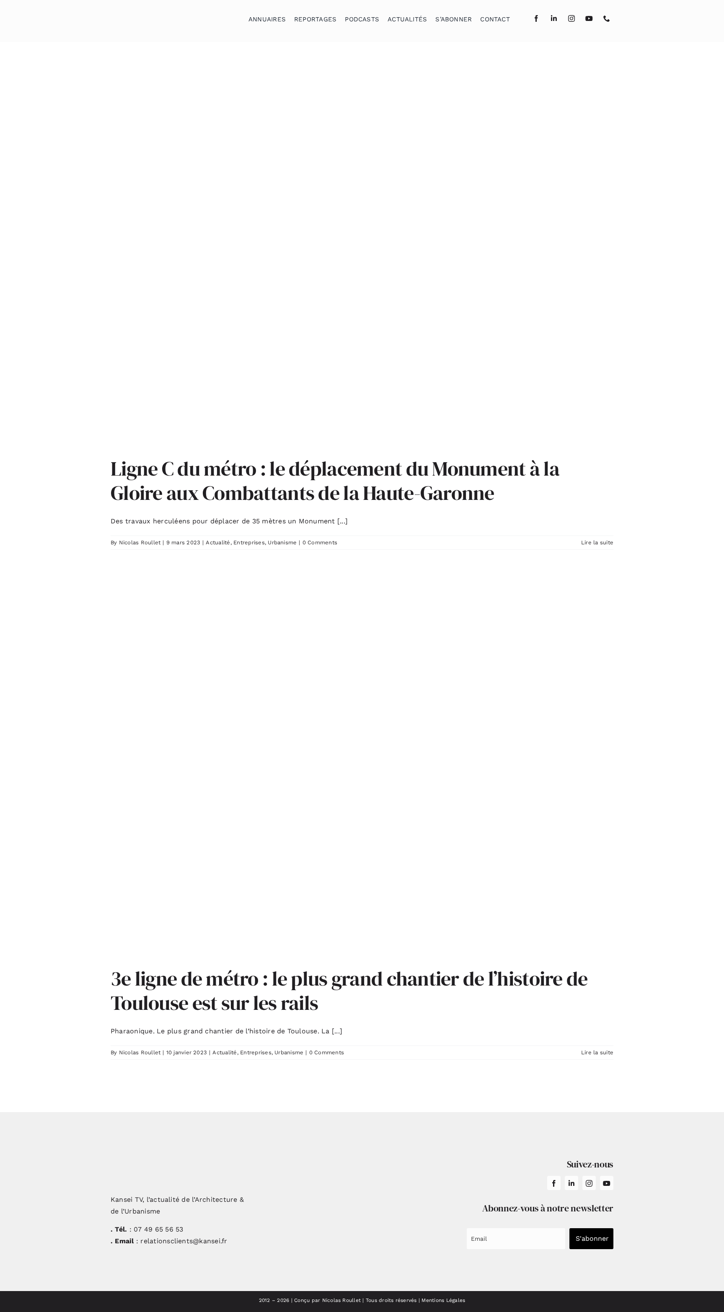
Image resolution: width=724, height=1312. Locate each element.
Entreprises (249, 542)
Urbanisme (282, 542)
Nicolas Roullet (140, 542)
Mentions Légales (443, 1300)
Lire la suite (597, 542)
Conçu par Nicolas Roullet (327, 1300)
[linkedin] (554, 18)
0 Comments (320, 542)
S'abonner (592, 1238)
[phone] (606, 18)
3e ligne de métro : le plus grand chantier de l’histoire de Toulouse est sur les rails (349, 991)
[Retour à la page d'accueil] (153, 17)
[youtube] (589, 18)
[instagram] (571, 18)
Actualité (218, 542)
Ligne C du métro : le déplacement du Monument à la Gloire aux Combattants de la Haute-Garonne (335, 481)
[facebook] (536, 18)
